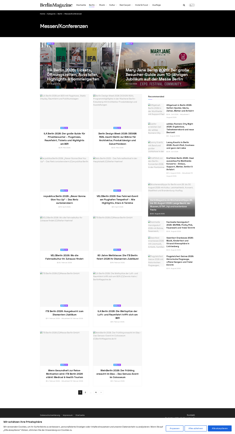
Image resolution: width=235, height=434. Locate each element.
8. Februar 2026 (118, 322)
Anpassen (175, 428)
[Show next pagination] (101, 392)
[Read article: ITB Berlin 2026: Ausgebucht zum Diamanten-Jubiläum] (64, 289)
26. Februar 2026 (65, 263)
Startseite (81, 5)
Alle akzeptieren (220, 428)
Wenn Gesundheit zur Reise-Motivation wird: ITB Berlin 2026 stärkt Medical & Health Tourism (64, 374)
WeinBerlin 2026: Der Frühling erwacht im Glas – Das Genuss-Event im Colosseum (117, 374)
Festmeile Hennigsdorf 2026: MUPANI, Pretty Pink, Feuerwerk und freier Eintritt (180, 225)
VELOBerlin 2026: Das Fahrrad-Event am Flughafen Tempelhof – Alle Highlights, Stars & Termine (117, 199)
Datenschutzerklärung (50, 415)
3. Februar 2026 (118, 381)
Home (42, 14)
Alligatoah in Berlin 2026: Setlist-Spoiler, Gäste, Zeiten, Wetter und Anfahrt (180, 108)
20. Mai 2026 (118, 148)
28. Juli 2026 (173, 152)
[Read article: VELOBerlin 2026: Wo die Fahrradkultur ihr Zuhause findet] (64, 233)
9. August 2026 (54, 84)
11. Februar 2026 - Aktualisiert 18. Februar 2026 (65, 318)
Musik (102, 5)
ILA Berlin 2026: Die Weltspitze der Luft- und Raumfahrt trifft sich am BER (118, 314)
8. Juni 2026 (132, 84)
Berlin (92, 5)
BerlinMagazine (56, 5)
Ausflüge (156, 5)
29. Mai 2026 (65, 148)
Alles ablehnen (195, 428)
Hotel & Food (141, 5)
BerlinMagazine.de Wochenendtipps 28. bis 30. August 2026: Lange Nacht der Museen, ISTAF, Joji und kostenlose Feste (171, 205)
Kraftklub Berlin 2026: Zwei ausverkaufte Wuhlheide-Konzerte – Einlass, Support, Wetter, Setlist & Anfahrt (180, 164)
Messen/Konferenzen (73, 14)
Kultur (112, 5)
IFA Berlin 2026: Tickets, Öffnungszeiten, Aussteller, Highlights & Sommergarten (73, 74)
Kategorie (51, 14)
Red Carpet (125, 5)
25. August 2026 (174, 250)
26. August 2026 (158, 214)
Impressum (68, 415)
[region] (117, 426)
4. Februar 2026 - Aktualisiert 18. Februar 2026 (65, 381)
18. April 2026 (65, 207)
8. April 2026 (118, 207)
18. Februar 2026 (118, 263)
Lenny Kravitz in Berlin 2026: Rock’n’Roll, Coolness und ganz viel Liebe (180, 145)
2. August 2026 (174, 136)
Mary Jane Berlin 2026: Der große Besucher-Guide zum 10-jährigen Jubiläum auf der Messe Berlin (157, 74)
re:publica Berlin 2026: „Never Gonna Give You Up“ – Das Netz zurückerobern (64, 199)
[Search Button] (184, 5)
